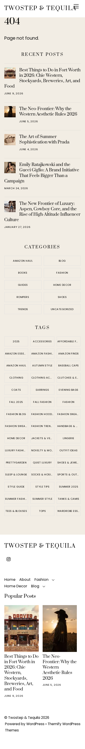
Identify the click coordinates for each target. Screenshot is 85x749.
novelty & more (42, 450)
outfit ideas (68, 450)
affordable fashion (68, 341)
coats (16, 390)
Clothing (16, 377)
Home (9, 579)
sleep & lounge (16, 474)
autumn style (42, 365)
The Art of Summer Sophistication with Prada (44, 139)
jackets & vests (42, 438)
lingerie (68, 438)
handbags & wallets (68, 426)
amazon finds (68, 353)
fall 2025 (16, 402)
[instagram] (8, 558)
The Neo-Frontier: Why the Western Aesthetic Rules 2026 (48, 111)
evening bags (68, 390)
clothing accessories (42, 377)
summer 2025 (68, 486)
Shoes (62, 297)
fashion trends (42, 426)
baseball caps (68, 365)
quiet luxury (42, 462)
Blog (62, 261)
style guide (16, 486)
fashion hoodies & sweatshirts (42, 414)
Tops (42, 511)
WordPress (35, 724)
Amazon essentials (16, 353)
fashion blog (16, 414)
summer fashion (16, 499)
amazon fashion (42, 353)
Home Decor (62, 285)
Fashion (62, 273)
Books (22, 273)
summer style (42, 499)
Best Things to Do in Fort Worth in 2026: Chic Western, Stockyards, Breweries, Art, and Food (42, 78)
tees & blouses (16, 511)
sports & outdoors (68, 474)
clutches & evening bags (68, 377)
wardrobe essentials (68, 511)
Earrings (42, 390)
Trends (23, 309)
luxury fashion (16, 450)
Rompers (23, 297)
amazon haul (16, 365)
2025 (16, 341)
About (25, 579)
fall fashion (42, 402)
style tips (42, 486)
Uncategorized (62, 309)
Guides (23, 285)
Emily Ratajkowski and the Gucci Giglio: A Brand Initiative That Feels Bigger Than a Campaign (41, 173)
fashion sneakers (68, 414)
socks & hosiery (42, 474)
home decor (16, 438)
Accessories (42, 341)
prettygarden (16, 462)
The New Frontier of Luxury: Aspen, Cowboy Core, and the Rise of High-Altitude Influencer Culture (42, 212)
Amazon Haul (23, 261)
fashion (68, 402)
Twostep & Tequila (24, 717)
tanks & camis (68, 499)
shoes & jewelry (68, 462)
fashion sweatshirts (16, 426)
